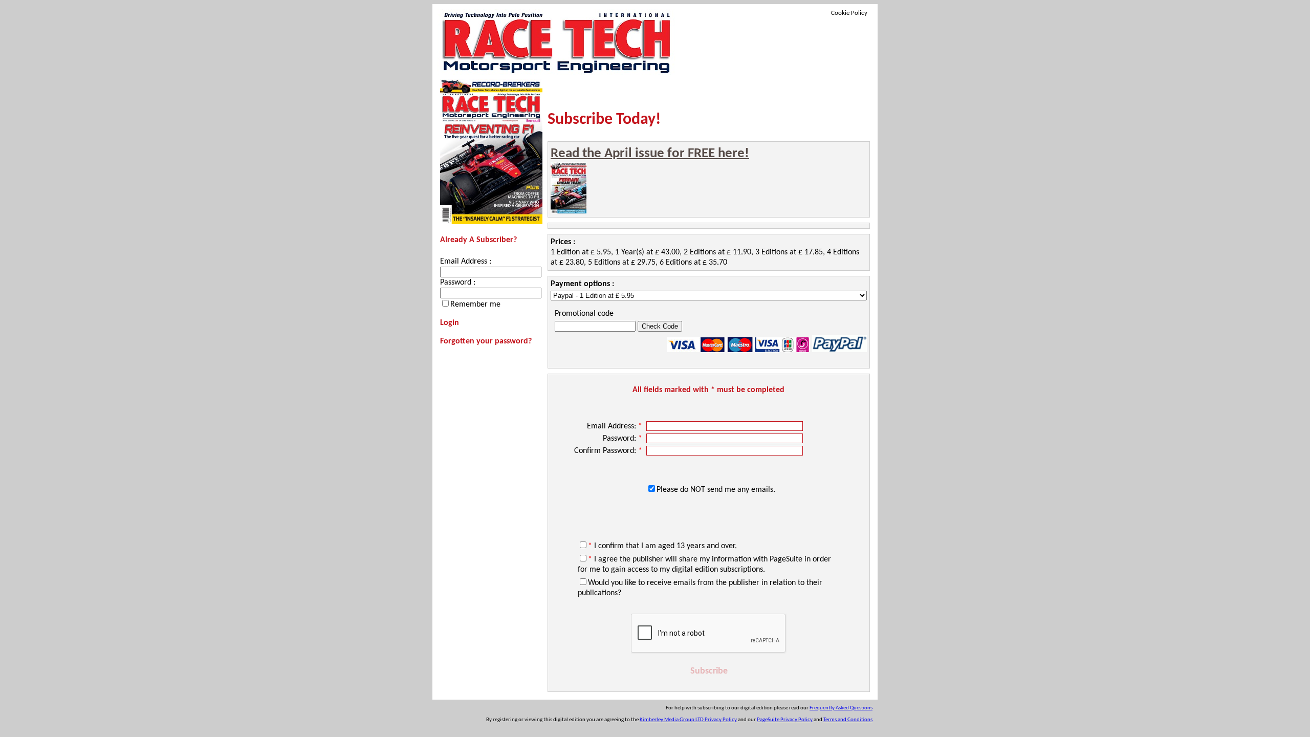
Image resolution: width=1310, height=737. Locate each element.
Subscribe (709, 671)
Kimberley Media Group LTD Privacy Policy (688, 720)
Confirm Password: (608, 451)
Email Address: (614, 426)
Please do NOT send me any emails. (716, 490)
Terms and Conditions (847, 720)
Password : (457, 282)
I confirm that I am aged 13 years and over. (662, 546)
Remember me (475, 304)
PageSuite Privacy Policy (785, 720)
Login (449, 323)
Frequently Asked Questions (841, 708)
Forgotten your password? (486, 341)
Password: (622, 439)
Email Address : (465, 261)
